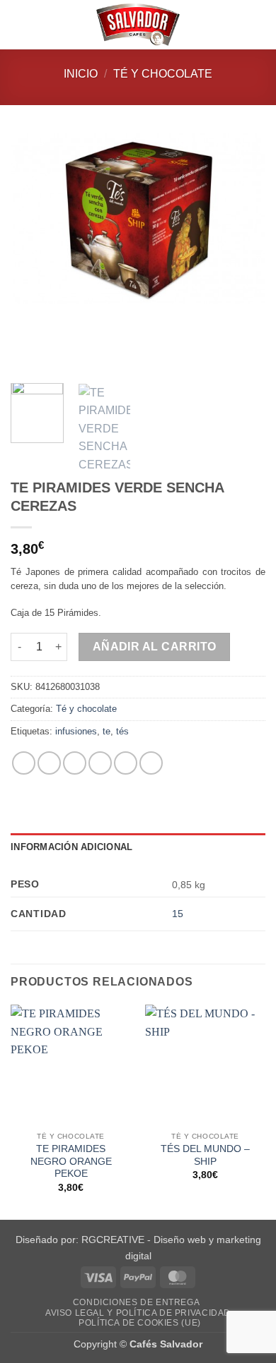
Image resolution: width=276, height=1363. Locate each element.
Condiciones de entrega (136, 1302)
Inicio (81, 74)
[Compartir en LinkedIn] (151, 763)
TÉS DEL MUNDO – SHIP (205, 1155)
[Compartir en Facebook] (49, 763)
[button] (19, 24)
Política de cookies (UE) (140, 1323)
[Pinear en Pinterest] (125, 763)
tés (122, 731)
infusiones (76, 731)
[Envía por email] (100, 763)
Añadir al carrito (155, 647)
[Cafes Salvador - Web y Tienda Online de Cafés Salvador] (138, 25)
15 (177, 913)
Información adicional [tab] (71, 847)
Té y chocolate (162, 74)
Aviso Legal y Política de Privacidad (138, 1313)
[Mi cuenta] (234, 24)
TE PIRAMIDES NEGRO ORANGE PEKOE (71, 1161)
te (106, 731)
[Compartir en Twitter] (74, 763)
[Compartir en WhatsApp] (23, 763)
